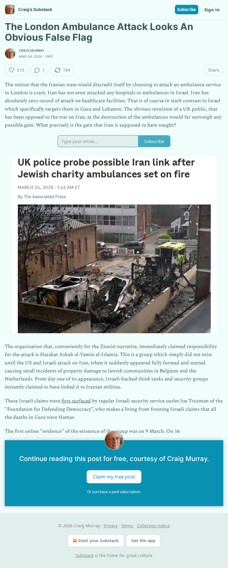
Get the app (143, 540)
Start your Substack (98, 540)
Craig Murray (32, 50)
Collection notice (153, 525)
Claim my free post (114, 476)
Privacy (111, 525)
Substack (85, 555)
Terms (127, 525)
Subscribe (186, 9)
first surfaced (76, 401)
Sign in (212, 9)
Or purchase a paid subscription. (114, 491)
